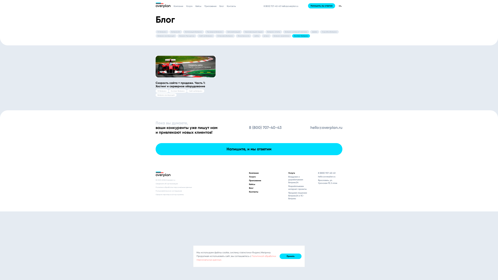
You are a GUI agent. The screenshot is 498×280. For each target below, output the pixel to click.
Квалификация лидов (253, 32)
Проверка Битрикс (215, 32)
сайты (256, 36)
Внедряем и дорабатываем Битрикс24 (295, 180)
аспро (266, 36)
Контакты (231, 6)
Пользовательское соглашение (169, 191)
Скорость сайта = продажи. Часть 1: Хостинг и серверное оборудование (180, 84)
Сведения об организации (167, 184)
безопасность (243, 36)
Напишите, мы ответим (322, 6)
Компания (178, 6)
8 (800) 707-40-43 (272, 6)
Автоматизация (233, 32)
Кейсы (198, 6)
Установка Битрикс (225, 36)
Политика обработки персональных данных (174, 187)
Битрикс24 (175, 32)
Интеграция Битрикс (193, 32)
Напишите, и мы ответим (249, 149)
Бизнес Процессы (186, 36)
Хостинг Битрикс (301, 36)
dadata (314, 32)
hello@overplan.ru (290, 6)
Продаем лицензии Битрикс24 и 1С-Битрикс (297, 196)
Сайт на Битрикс (206, 36)
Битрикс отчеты (273, 32)
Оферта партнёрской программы (170, 194)
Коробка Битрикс (329, 32)
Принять (291, 256)
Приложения (210, 6)
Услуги (189, 6)
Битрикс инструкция (166, 36)
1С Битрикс (162, 32)
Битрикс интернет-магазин (296, 32)
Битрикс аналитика (281, 36)
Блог (221, 6)
